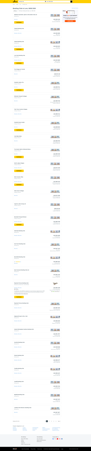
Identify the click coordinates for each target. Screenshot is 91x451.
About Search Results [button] (75, 8)
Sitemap (22, 441)
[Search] (71, 2)
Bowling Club (16, 16)
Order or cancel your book (25, 444)
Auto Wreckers (45, 430)
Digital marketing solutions (41, 440)
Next (59, 421)
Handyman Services (55, 430)
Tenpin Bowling (26, 284)
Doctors (34, 430)
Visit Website (19, 22)
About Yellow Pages (24, 438)
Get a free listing (40, 438)
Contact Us (23, 442)
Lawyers (24, 427)
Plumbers (14, 427)
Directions (16, 33)
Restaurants (21, 284)
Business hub (39, 441)
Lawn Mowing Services (56, 427)
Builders (43, 427)
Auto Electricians (35, 427)
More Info (16, 19)
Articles (22, 440)
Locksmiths (15, 430)
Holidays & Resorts (17, 70)
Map (16, 10)
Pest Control (25, 430)
